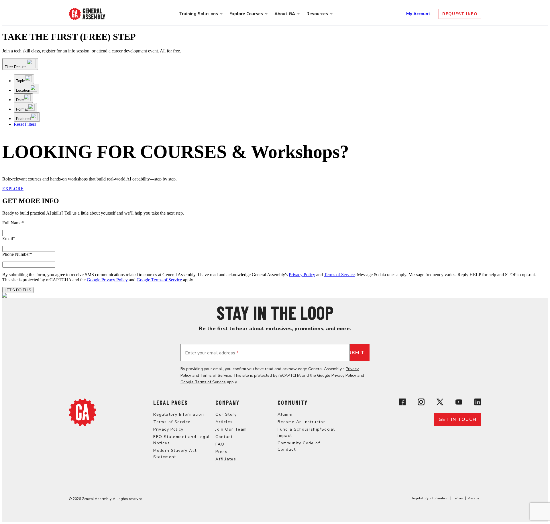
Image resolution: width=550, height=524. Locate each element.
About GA (284, 14)
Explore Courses (246, 14)
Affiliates (225, 459)
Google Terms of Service (159, 279)
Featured (23, 119)
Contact (224, 436)
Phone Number (17, 254)
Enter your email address (211, 353)
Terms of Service (339, 274)
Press (221, 451)
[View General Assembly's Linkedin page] (477, 403)
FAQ (219, 444)
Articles (224, 422)
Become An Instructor (301, 422)
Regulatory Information (178, 414)
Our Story (226, 414)
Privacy (473, 498)
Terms (458, 498)
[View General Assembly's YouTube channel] (458, 403)
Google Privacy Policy (107, 279)
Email (8, 238)
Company (227, 402)
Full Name (13, 222)
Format (22, 109)
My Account (419, 14)
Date (20, 100)
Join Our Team (231, 429)
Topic (20, 81)
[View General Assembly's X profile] (440, 403)
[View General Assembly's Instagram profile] (421, 403)
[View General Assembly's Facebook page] (402, 403)
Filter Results (16, 67)
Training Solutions (198, 14)
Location (23, 90)
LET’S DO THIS (18, 290)
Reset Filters (25, 124)
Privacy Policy (302, 274)
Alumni (285, 414)
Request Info (460, 14)
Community (293, 402)
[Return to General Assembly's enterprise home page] (87, 14)
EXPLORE (12, 188)
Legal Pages (170, 402)
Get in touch (458, 419)
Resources (317, 14)
